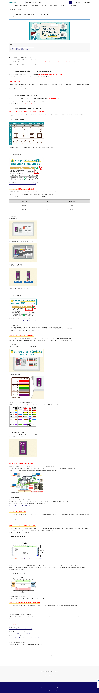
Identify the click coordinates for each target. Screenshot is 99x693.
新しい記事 (13, 650)
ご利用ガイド (63, 5)
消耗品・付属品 (35, 5)
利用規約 (39, 687)
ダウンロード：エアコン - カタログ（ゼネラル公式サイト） (22, 184)
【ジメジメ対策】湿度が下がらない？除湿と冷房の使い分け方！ (23, 633)
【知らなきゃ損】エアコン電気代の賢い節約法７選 (20, 629)
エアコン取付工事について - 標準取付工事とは (19, 505)
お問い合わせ (47, 671)
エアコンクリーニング (25, 5)
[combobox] (47, 2)
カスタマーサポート (72, 5)
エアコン (11, 5)
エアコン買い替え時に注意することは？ (18, 48)
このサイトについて (72, 687)
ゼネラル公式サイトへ (49, 675)
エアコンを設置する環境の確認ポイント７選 (19, 49)
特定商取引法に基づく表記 (47, 687)
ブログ (14, 9)
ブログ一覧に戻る (49, 655)
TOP (97, 690)
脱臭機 (16, 5)
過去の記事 (86, 650)
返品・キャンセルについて (56, 671)
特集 (50, 5)
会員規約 (55, 687)
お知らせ (56, 5)
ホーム (10, 9)
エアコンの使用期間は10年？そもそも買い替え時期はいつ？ (22, 47)
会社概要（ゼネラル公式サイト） (29, 687)
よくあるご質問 (41, 671)
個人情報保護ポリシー (62, 687)
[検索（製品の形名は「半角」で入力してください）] (70, 2)
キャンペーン (44, 5)
